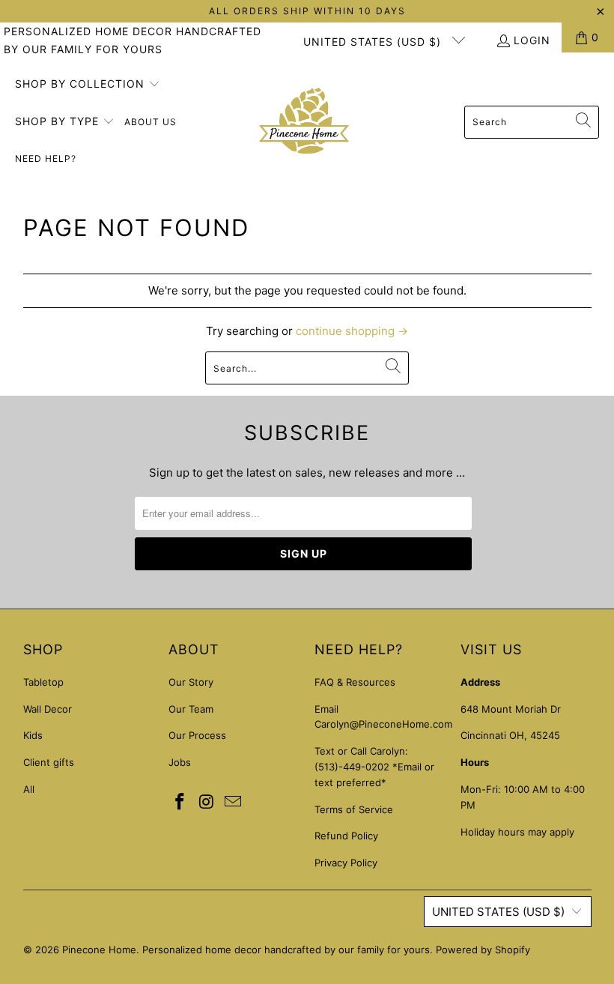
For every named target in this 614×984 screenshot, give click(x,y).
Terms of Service (353, 809)
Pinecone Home (99, 950)
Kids (33, 735)
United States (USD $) (374, 41)
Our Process (197, 735)
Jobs (179, 762)
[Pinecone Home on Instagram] (206, 802)
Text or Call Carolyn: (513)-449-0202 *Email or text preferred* (374, 766)
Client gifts (48, 762)
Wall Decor (47, 709)
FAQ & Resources (354, 682)
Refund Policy (346, 836)
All (28, 789)
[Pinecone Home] (304, 122)
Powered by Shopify (483, 950)
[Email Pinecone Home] (233, 802)
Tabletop (43, 682)
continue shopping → (352, 331)
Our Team (190, 709)
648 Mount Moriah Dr (510, 709)
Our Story (190, 682)
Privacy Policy (345, 863)
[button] (87, 84)
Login (532, 40)
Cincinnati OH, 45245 (510, 735)
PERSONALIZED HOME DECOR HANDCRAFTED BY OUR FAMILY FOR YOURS (132, 40)
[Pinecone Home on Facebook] (179, 802)
